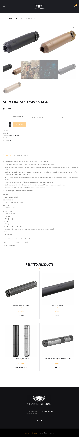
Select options (21, 341)
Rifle (15, 19)
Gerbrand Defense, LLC (31, 433)
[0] (74, 7)
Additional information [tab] (21, 156)
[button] (73, 27)
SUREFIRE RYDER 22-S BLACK (21, 306)
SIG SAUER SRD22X (57, 306)
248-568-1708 (49, 411)
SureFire (8, 138)
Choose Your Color (17, 116)
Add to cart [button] (21, 289)
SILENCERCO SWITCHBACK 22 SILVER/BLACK (57, 358)
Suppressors (16, 136)
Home (5, 19)
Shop (10, 19)
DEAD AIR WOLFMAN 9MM (21, 358)
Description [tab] (7, 156)
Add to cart (20, 124)
